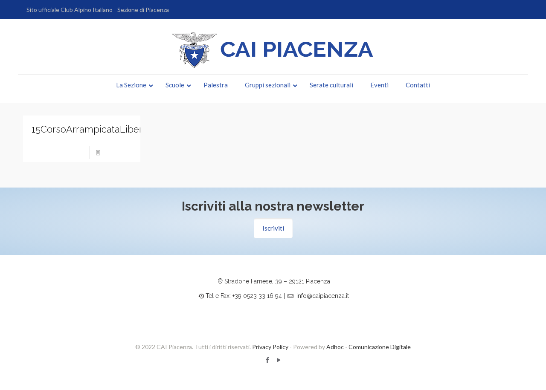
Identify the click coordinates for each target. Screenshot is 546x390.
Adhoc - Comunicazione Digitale (368, 346)
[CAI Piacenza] (273, 50)
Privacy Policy (270, 346)
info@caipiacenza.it (322, 295)
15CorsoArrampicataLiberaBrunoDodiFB (119, 129)
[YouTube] (278, 360)
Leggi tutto (119, 152)
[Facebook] (267, 360)
